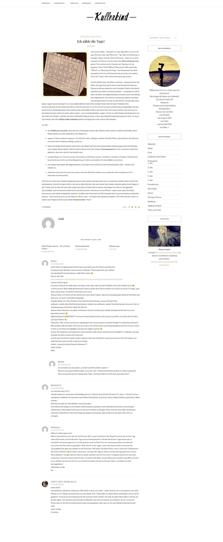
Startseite (46, 3)
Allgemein (152, 144)
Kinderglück (59, 3)
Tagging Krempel (154, 206)
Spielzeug (151, 201)
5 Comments (46, 207)
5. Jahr (150, 180)
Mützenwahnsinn (82, 246)
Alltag (150, 148)
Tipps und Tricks (154, 210)
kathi (61, 218)
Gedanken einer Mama (90, 36)
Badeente (56, 385)
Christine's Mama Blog (64, 482)
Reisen (150, 193)
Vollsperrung (114, 246)
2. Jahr (150, 167)
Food (150, 152)
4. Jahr (150, 176)
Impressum (86, 3)
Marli (54, 261)
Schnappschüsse (154, 197)
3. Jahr (150, 172)
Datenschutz (100, 3)
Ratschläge (152, 189)
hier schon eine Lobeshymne (167, 252)
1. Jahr (150, 163)
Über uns (74, 3)
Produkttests (153, 184)
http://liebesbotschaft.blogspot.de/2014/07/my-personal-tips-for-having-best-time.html (86, 279)
